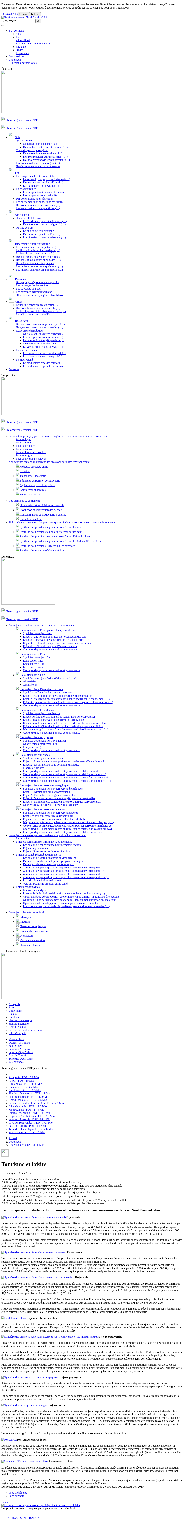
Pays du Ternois (18, 1055)
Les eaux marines (33, 667)
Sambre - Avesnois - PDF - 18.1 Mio (29, 1119)
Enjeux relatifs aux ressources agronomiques (48, 815)
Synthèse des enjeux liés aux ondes (43, 758)
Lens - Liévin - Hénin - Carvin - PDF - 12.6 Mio (36, 1103)
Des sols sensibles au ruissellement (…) (45, 156)
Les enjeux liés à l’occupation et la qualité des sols (48, 630)
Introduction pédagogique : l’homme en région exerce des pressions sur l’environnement (59, 436)
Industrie (25, 471)
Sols (18, 33)
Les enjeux (15, 59)
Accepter (23, 14)
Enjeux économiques (28, 886)
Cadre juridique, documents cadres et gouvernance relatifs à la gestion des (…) (67, 828)
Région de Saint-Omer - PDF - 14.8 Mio (32, 1116)
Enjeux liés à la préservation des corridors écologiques (53, 719)
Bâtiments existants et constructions (40, 480)
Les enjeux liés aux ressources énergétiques (45, 785)
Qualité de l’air (24, 227)
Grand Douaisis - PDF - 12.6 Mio (28, 1099)
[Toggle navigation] (2, 25)
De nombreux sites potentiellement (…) (45, 146)
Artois (12, 1007)
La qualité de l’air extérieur (38, 230)
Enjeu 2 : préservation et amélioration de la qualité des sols (56, 639)
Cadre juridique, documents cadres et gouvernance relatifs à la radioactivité (65, 777)
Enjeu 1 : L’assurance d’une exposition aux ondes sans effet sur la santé (63, 761)
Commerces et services (33, 489)
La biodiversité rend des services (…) (44, 362)
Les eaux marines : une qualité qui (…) (38, 208)
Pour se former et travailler (31, 452)
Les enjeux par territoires (23, 62)
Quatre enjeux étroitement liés (40, 743)
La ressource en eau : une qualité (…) (44, 356)
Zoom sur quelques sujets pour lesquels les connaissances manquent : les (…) (66, 867)
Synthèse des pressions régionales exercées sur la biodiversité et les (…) (60, 541)
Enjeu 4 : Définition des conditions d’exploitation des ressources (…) (62, 801)
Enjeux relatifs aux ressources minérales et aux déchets (54, 819)
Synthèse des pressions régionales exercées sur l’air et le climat (55, 536)
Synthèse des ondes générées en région (42, 550)
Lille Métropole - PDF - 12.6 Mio (28, 1106)
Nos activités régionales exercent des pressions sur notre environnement (49, 461)
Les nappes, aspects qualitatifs (40, 195)
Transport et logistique (33, 926)
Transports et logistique (33, 475)
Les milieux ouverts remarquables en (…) (39, 266)
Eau (18, 37)
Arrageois (14, 1004)
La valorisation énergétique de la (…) (44, 340)
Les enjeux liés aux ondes (35, 754)
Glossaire (14, 369)
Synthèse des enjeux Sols (37, 633)
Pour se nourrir (24, 448)
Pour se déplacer (25, 445)
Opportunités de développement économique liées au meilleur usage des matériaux (69, 899)
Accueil (13, 1138)
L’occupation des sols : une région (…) (38, 163)
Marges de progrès (33, 747)
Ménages (25, 917)
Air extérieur (30, 681)
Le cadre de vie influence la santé (42, 880)
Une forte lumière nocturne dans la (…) (38, 308)
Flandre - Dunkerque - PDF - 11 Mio (29, 1093)
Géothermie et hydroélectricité (40, 343)
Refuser (35, 14)
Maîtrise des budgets (34, 890)
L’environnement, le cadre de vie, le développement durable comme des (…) (66, 906)
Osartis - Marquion (19, 1042)
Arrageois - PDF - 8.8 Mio (24, 1077)
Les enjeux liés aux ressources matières (42, 809)
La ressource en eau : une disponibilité (44, 353)
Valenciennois (16, 1061)
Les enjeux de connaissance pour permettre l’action (52, 844)
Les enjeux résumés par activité (26, 912)
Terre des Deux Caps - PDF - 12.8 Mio (31, 1129)
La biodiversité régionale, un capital (43, 366)
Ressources (22, 53)
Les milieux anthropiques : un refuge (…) (39, 269)
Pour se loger (23, 439)
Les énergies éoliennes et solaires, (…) (44, 337)
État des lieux (16, 30)
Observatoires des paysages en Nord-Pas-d (40, 295)
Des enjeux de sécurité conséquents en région (48, 864)
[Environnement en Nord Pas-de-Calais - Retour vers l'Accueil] (24, 17)
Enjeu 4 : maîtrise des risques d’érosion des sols (50, 646)
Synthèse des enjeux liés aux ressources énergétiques (53, 788)
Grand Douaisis (17, 1026)
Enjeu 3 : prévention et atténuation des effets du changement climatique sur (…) (68, 702)
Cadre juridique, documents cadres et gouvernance (51, 649)
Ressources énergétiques (29, 330)
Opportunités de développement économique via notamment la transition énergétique (71, 896)
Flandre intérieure (19, 1023)
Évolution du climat (31, 519)
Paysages (21, 46)
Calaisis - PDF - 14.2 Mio (23, 1087)
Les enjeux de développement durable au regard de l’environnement (47, 835)
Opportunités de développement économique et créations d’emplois (61, 903)
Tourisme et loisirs (30, 494)
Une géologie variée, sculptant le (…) (44, 153)
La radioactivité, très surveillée (33, 314)
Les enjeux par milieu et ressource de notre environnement (42, 625)
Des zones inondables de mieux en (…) (38, 205)
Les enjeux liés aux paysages (36, 737)
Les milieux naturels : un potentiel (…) (37, 247)
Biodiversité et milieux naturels (33, 43)
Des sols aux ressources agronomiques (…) (40, 324)
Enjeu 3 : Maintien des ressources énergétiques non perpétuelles (59, 798)
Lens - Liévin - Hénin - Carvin (26, 1030)
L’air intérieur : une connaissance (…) (44, 237)
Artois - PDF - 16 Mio (21, 1080)
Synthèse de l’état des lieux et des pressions (47, 692)
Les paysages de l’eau (28, 288)
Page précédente (18, 1492)
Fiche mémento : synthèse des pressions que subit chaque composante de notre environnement (62, 522)
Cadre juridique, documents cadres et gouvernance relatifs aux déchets (62, 832)
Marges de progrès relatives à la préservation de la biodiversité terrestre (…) (65, 729)
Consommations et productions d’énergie (43, 514)
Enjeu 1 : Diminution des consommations (46, 791)
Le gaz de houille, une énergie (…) (43, 346)
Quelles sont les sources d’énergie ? (43, 333)
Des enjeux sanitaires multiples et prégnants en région (53, 861)
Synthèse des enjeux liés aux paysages (44, 740)
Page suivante (16, 1495)
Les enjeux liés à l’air (32, 674)
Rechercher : (8, 20)
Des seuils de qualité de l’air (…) (41, 234)
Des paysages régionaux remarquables (37, 282)
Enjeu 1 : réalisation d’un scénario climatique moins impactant (58, 695)
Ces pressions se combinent (24, 500)
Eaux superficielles (33, 663)
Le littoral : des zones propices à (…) (37, 253)
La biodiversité (24, 359)
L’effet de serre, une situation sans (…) (45, 221)
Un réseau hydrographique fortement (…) (46, 179)
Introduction (23, 838)
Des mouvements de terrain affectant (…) (46, 159)
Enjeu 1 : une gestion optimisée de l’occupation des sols (54, 636)
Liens (4, 1502)
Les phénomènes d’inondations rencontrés (39, 201)
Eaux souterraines (26, 188)
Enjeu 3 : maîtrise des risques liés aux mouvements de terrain (57, 643)
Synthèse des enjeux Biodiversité (41, 713)
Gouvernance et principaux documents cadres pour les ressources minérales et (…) (69, 825)
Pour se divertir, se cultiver (31, 458)
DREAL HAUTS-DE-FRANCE (20, 1517)
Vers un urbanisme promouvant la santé (45, 883)
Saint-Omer (15, 1045)
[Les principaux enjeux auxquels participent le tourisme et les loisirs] (40, 1505)
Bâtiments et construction (34, 931)
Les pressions (16, 56)
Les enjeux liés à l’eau (33, 654)
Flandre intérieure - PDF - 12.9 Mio (29, 1096)
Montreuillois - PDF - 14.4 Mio (26, 1109)
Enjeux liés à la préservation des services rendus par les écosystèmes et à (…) (66, 722)
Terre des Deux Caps (21, 1058)
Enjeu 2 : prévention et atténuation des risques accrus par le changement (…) (66, 698)
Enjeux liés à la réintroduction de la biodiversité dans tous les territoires (63, 726)
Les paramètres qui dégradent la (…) (43, 185)
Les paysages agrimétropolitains (34, 291)
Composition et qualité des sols (40, 143)
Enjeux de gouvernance (36, 848)
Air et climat (23, 40)
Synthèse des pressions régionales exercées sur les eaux (51, 531)
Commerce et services (32, 940)
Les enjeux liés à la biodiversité (38, 710)
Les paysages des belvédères (32, 285)
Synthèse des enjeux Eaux (38, 657)
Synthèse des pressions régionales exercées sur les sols (50, 527)
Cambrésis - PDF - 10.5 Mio (25, 1090)
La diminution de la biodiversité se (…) (38, 250)
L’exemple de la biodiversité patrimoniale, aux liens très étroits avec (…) (64, 893)
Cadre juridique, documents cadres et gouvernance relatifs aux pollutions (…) (67, 780)
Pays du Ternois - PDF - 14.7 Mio (28, 1125)
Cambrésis (14, 1017)
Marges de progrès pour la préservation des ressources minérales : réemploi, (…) (68, 822)
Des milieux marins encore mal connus (38, 256)
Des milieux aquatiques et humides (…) (38, 259)
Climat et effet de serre (28, 218)
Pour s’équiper (24, 442)
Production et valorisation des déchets (41, 509)
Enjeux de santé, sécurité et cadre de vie (38, 854)
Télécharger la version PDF (22, 120)
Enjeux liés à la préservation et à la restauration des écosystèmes (59, 716)
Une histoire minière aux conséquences (38, 166)
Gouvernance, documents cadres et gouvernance (50, 804)
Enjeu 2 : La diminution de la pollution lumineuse (51, 764)
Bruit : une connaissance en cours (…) (37, 304)
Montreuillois (16, 1039)
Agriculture (26, 935)
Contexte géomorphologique (32, 150)
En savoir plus (9, 13)
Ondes (19, 49)
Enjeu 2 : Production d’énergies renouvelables (49, 795)
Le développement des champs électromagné (41, 311)
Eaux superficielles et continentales (35, 176)
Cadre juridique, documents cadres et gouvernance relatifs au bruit (60, 771)
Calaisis (13, 1013)
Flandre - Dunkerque (20, 1020)
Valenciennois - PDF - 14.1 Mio (27, 1132)
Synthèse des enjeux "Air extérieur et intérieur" (49, 678)
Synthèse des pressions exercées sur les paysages (47, 545)
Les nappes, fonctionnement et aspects (44, 192)
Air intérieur (30, 684)
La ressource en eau (27, 349)
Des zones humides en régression (34, 198)
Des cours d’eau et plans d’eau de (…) (44, 182)
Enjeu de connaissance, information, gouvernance (44, 841)
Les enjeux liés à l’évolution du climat (41, 689)
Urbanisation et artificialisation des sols (42, 505)
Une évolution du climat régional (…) (44, 224)
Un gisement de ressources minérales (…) (39, 327)
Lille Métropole (17, 1033)
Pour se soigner (24, 455)
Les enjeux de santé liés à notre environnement (49, 857)
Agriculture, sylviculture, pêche (37, 485)
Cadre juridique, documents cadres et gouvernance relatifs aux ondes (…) (64, 774)
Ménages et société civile (34, 466)
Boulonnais (15, 1010)
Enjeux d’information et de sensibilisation (46, 851)
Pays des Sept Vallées (21, 1052)
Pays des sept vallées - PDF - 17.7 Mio (31, 1122)
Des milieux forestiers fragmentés (35, 263)
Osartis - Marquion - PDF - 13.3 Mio (29, 1112)
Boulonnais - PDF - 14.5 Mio (25, 1083)
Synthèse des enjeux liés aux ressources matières (50, 812)
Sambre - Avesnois (19, 1049)
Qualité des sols (25, 140)
